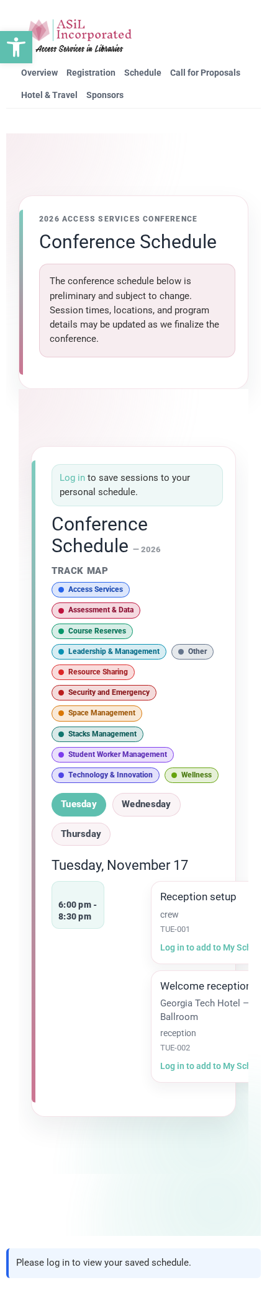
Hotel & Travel (49, 95)
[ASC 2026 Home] (79, 35)
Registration (90, 73)
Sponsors (105, 95)
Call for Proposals (205, 73)
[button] (16, 47)
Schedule (142, 73)
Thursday (81, 833)
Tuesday (79, 804)
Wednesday (146, 804)
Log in (74, 477)
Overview (39, 73)
